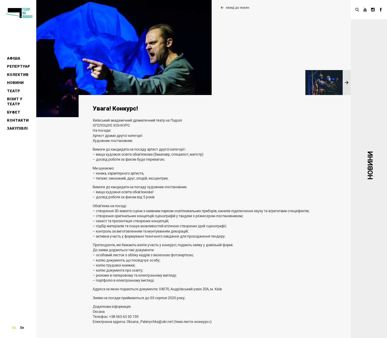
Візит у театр (14, 101)
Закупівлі (17, 128)
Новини (15, 83)
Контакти (18, 120)
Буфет (13, 112)
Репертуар (18, 66)
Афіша (13, 58)
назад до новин (237, 7)
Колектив (18, 74)
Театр (13, 91)
